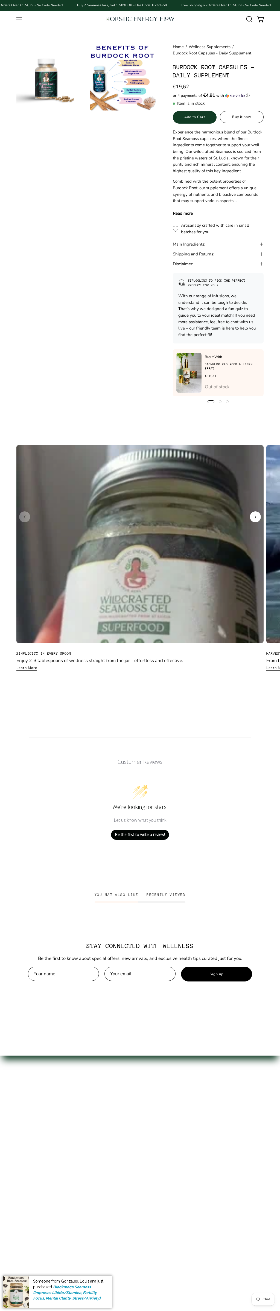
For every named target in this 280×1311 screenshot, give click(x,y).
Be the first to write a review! (140, 834)
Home (178, 46)
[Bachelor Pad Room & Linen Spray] (189, 373)
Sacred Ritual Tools (36, 1222)
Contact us (79, 1120)
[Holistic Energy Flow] (140, 19)
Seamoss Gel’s (31, 1120)
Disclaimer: (183, 264)
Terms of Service (85, 1146)
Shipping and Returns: (193, 254)
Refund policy (82, 1156)
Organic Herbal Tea (36, 1163)
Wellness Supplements (210, 46)
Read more (183, 213)
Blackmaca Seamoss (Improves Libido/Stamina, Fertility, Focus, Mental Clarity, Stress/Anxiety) (66, 1292)
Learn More (26, 668)
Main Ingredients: (189, 244)
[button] (249, 19)
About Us (77, 1111)
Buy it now (242, 117)
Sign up (216, 974)
